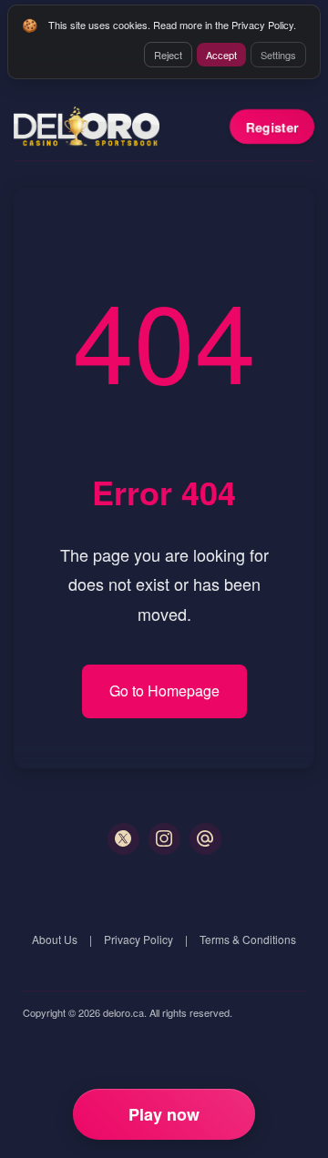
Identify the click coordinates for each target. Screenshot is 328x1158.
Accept (221, 54)
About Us (54, 939)
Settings (278, 54)
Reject (168, 54)
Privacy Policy (138, 939)
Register (272, 126)
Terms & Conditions (248, 939)
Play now (164, 1114)
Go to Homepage (164, 690)
